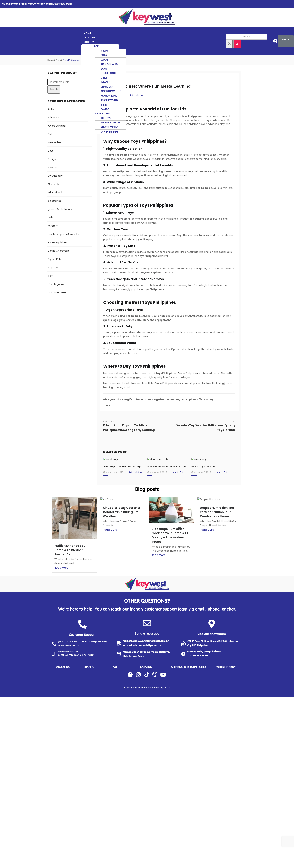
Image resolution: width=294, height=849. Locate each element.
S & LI (104, 105)
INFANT (105, 51)
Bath (50, 134)
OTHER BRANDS (109, 131)
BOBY (104, 55)
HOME (87, 33)
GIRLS (104, 78)
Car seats (53, 184)
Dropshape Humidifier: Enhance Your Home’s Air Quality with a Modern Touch (170, 535)
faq (114, 667)
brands (89, 667)
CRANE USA (107, 87)
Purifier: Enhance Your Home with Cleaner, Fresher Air (70, 550)
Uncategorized (56, 284)
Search (54, 89)
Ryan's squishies (57, 242)
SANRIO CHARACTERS (102, 111)
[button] (147, 29)
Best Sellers (54, 142)
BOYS (104, 69)
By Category (55, 175)
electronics (54, 200)
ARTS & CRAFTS (109, 64)
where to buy (226, 667)
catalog (146, 667)
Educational (55, 192)
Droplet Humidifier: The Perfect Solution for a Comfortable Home (217, 512)
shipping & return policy (188, 667)
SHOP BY (89, 42)
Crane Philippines (188, 373)
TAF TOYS (106, 118)
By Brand (53, 167)
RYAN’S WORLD (109, 100)
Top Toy (53, 267)
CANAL (104, 60)
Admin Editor (136, 95)
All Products (55, 117)
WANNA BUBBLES (110, 122)
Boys (50, 150)
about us (63, 667)
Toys (58, 60)
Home (50, 60)
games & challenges (60, 209)
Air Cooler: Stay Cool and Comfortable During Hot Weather (121, 512)
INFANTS (105, 82)
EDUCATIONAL (108, 73)
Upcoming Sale (57, 292)
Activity (52, 109)
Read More (61, 568)
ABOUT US (89, 37)
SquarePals (54, 259)
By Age (52, 159)
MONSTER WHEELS (111, 91)
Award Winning (57, 125)
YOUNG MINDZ (109, 127)
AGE (96, 46)
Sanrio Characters (58, 250)
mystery (53, 225)
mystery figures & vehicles (64, 234)
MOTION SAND (109, 96)
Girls (50, 217)
